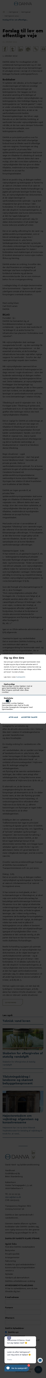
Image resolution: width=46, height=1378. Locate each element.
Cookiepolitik (20, 677)
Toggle (8, 701)
